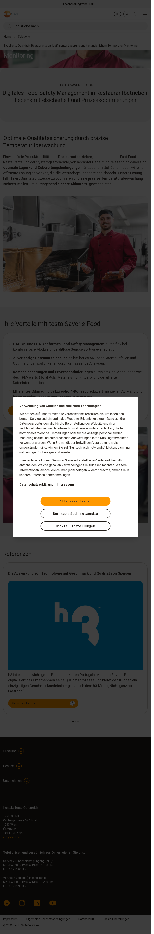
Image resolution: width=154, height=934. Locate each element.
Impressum (65, 484)
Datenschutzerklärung (36, 484)
